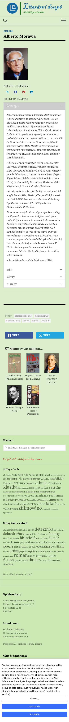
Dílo (9, 270)
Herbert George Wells (14, 409)
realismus (56, 495)
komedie (6, 542)
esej (46, 534)
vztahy (63, 504)
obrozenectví (9, 495)
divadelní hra (59, 530)
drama (27, 534)
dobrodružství (12, 479)
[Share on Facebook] (16, 91)
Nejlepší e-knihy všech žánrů (17, 574)
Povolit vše (34, 714)
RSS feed (7, 611)
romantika (32, 500)
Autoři (8, 30)
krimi (15, 542)
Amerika (23, 474)
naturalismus (31, 491)
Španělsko (7, 512)
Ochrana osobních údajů (15, 632)
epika (41, 534)
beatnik (53, 475)
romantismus (46, 499)
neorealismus (13, 320)
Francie (8, 483)
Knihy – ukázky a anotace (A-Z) (18, 604)
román (35, 320)
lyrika (22, 542)
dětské (35, 534)
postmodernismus (39, 546)
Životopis (13, 106)
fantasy (54, 533)
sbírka (40, 556)
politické (18, 546)
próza (26, 320)
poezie (8, 546)
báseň (31, 529)
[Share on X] (8, 91)
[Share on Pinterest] (24, 91)
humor (44, 482)
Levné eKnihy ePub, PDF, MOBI (18, 600)
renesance (21, 499)
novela (62, 542)
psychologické (27, 551)
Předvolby (34, 698)
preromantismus (38, 495)
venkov (32, 503)
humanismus (31, 483)
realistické (9, 499)
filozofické (7, 538)
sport (60, 499)
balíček (46, 474)
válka (7, 508)
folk (52, 478)
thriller (34, 559)
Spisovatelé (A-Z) (12, 607)
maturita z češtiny (47, 487)
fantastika (44, 479)
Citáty (10, 277)
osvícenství (21, 495)
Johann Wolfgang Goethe (52, 378)
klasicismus (56, 483)
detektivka (44, 529)
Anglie (32, 475)
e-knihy (12, 284)
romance (51, 551)
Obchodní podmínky (13, 629)
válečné (43, 560)
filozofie (16, 538)
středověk (8, 503)
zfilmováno (30, 508)
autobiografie (14, 529)
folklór (59, 478)
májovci (20, 491)
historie (39, 538)
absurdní (7, 474)
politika (25, 547)
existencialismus (23, 315)
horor (45, 538)
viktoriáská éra (48, 503)
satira (31, 556)
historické (27, 538)
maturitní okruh (9, 492)
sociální (46, 320)
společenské (21, 560)
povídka (56, 546)
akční (5, 529)
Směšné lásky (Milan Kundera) (14, 377)
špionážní (8, 563)
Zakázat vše (34, 706)
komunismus (23, 488)
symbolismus (21, 503)
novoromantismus (46, 491)
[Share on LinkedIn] (32, 91)
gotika (18, 483)
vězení (15, 508)
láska (31, 488)
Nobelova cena (49, 542)
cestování (61, 475)
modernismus (41, 315)
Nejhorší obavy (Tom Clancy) (33, 377)
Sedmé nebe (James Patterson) (33, 410)
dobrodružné (13, 534)
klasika (10, 487)
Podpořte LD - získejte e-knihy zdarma (22, 459)
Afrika (14, 475)
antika (39, 474)
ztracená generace (50, 509)
